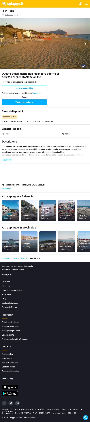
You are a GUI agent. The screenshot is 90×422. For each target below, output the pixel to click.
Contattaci (37, 93)
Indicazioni (6, 189)
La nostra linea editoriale (12, 290)
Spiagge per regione (10, 326)
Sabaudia (24, 258)
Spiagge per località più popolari (15, 339)
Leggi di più (6, 160)
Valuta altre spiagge (24, 102)
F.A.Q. (4, 299)
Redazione (6, 294)
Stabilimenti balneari (10, 322)
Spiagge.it (6, 258)
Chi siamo (6, 282)
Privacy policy (7, 358)
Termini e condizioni (10, 362)
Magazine (6, 286)
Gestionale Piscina (9, 307)
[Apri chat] (85, 417)
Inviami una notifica (24, 88)
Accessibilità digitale (10, 371)
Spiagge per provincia (11, 331)
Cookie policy (7, 354)
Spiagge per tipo (8, 335)
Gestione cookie (8, 367)
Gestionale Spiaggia (10, 303)
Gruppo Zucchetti (17, 270)
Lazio (15, 258)
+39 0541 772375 (44, 413)
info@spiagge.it (56, 413)
